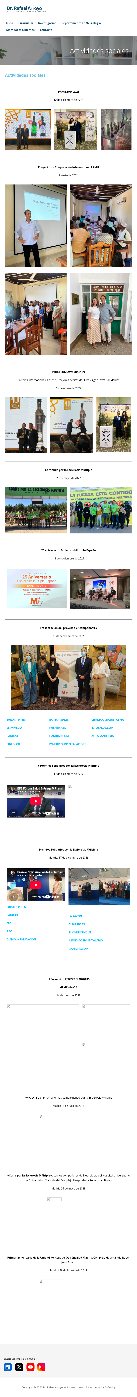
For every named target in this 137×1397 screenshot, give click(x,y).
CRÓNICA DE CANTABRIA (107, 719)
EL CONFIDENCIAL (80, 932)
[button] (72, 887)
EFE (9, 923)
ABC (9, 931)
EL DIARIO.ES (76, 924)
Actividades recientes (20, 30)
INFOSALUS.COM (102, 728)
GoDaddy (110, 1387)
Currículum (25, 23)
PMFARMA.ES (57, 728)
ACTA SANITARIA (102, 736)
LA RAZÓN (75, 916)
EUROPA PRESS (16, 907)
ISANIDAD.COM (59, 736)
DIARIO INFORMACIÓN (21, 939)
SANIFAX (12, 915)
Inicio (9, 23)
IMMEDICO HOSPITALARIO (85, 940)
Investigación (47, 23)
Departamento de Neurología (81, 23)
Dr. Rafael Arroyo (24, 8)
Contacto (46, 30)
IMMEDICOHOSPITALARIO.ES (67, 744)
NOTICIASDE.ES (59, 719)
